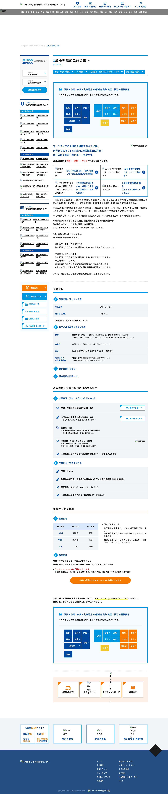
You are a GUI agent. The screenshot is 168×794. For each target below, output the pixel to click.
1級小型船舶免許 (42, 116)
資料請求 (34, 288)
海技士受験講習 (42, 158)
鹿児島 (52, 12)
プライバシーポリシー (127, 765)
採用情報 (122, 773)
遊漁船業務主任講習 (42, 244)
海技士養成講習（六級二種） (42, 173)
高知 (125, 12)
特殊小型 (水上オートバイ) (42, 132)
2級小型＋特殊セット (42, 148)
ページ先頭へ (155, 750)
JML (68, 791)
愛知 (130, 12)
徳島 (115, 12)
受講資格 (80, 72)
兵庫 (91, 12)
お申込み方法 (33, 311)
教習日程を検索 (34, 90)
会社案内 (100, 765)
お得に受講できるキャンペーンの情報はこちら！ (100, 580)
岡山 (66, 12)
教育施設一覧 (33, 304)
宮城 (135, 12)
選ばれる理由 (105, 6)
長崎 (32, 12)
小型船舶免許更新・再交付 (42, 228)
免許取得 (77, 6)
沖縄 (57, 12)
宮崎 (47, 12)
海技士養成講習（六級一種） (42, 165)
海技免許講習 (39, 180)
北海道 (145, 12)
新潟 (140, 12)
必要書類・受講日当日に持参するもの (105, 72)
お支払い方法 (33, 318)
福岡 (22, 12)
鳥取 (71, 12)
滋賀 (110, 12)
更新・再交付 (90, 6)
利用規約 (100, 781)
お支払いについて (103, 777)
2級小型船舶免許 (42, 124)
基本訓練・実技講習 (42, 263)
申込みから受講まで (122, 6)
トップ (99, 761)
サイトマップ (102, 773)
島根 (76, 12)
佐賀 (27, 12)
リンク (121, 781)
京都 (101, 12)
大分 (42, 12)
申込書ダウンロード (134, 408)
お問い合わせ (35, 296)
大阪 (86, 12)
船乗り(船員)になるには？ (42, 195)
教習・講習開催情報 (62, 72)
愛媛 (120, 12)
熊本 (37, 12)
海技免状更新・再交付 (42, 255)
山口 (81, 12)
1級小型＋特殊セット (42, 140)
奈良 (105, 12)
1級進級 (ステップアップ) (41, 220)
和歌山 (96, 12)
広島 (61, 12)
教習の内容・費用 (133, 72)
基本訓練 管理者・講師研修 (41, 271)
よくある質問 (140, 6)
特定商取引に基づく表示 (128, 777)
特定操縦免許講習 (42, 236)
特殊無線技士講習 (42, 187)
